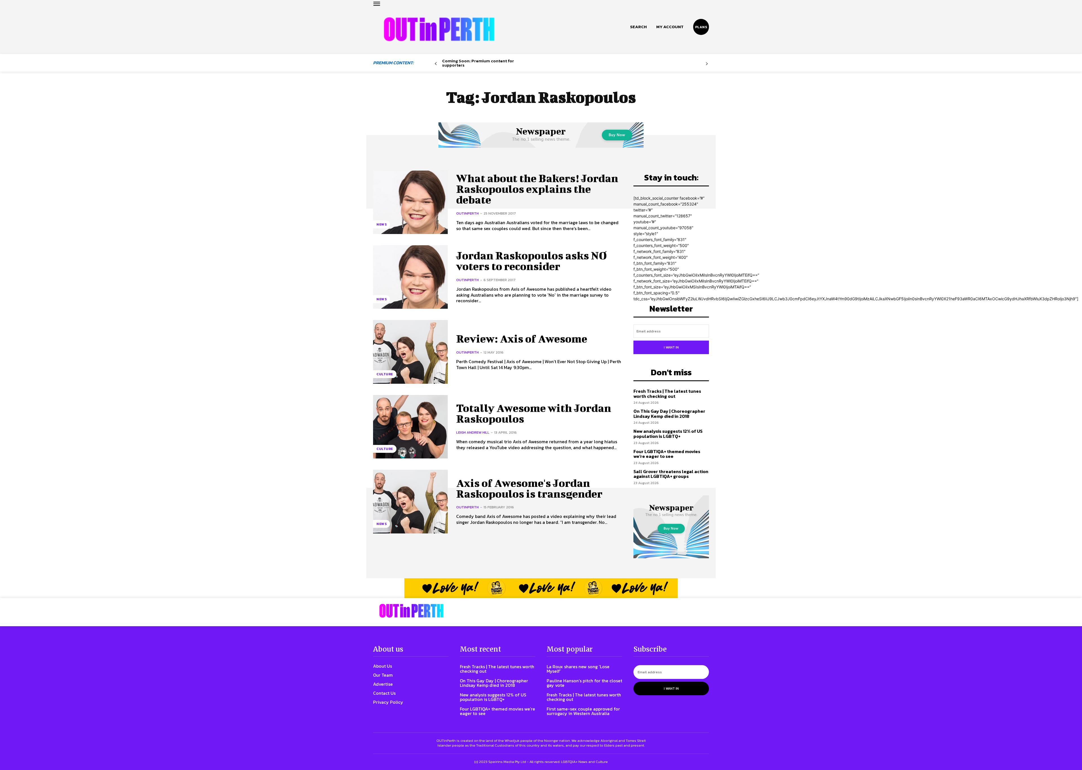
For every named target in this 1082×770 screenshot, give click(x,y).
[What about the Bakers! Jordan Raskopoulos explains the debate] (410, 202)
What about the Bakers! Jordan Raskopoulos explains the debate (537, 189)
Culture (384, 374)
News (381, 224)
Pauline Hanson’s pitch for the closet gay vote (584, 683)
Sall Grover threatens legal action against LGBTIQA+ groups (670, 474)
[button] (638, 26)
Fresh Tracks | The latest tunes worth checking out (667, 394)
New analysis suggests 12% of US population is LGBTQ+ (667, 434)
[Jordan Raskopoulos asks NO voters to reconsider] (410, 277)
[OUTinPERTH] (439, 29)
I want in (671, 347)
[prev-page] (435, 63)
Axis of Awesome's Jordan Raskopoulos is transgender (529, 488)
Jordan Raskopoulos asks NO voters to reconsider (531, 260)
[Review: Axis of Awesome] (410, 351)
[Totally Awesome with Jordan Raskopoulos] (410, 426)
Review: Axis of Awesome (521, 338)
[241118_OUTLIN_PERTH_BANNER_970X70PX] (541, 588)
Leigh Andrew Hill (472, 432)
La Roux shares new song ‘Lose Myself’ (578, 668)
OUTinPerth (467, 213)
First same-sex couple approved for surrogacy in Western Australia (583, 711)
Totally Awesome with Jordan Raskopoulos (533, 413)
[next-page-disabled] (706, 63)
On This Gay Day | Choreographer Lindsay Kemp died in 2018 (669, 414)
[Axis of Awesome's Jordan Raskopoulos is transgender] (410, 501)
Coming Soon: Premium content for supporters (478, 63)
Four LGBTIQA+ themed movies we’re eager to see (666, 454)
